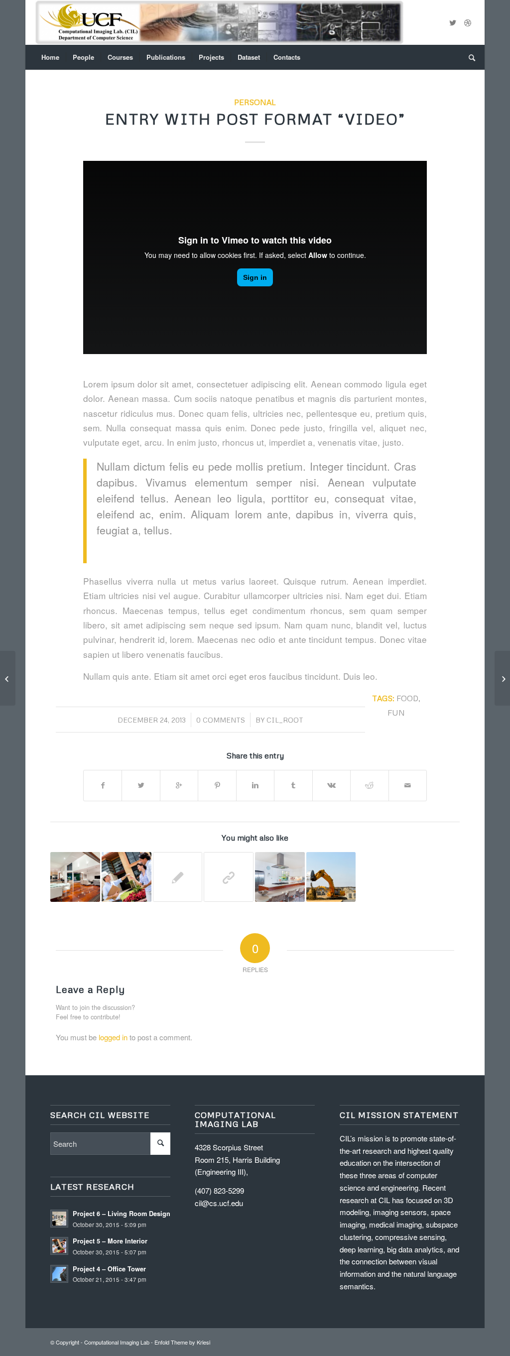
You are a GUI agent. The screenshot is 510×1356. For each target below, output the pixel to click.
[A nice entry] (331, 877)
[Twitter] (452, 22)
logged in (113, 1037)
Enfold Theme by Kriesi (182, 1342)
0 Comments (220, 720)
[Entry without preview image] (178, 877)
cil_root (284, 720)
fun (396, 712)
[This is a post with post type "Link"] (229, 877)
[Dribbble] (467, 22)
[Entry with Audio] (126, 877)
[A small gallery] (280, 877)
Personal (255, 102)
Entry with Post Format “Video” (255, 119)
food (407, 698)
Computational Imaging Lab (116, 1342)
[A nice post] (75, 877)
